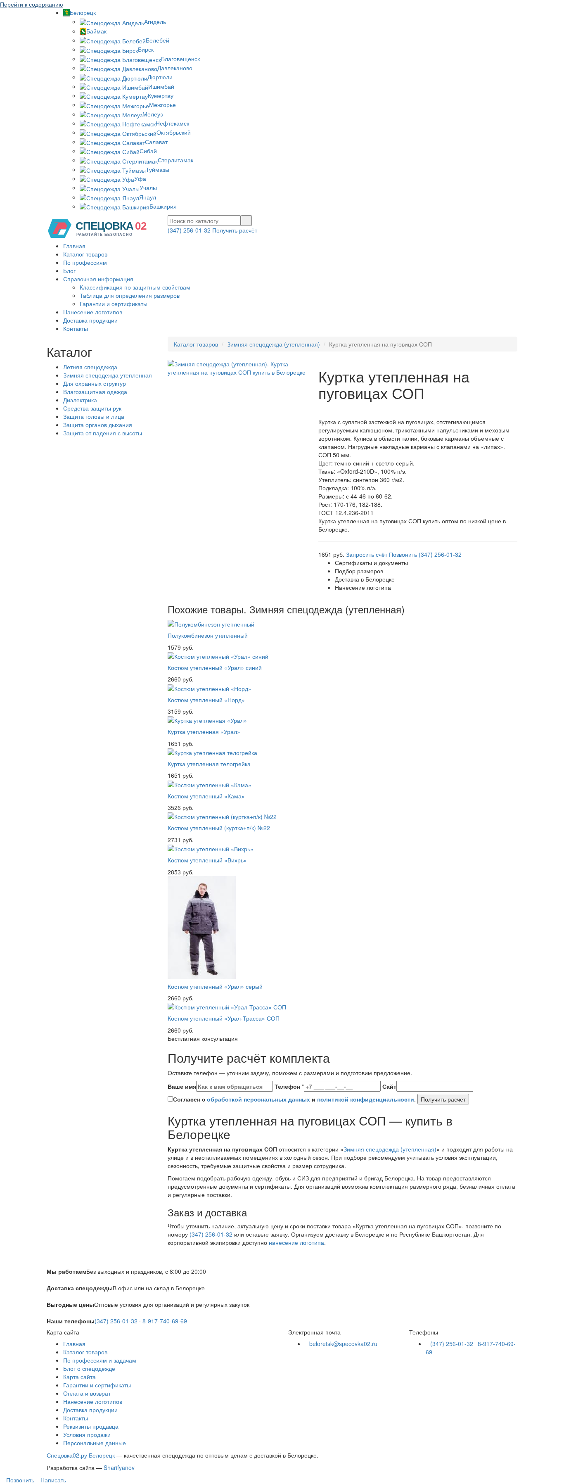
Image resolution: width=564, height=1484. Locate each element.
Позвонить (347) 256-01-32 (425, 554)
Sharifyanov (119, 1467)
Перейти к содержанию (31, 4)
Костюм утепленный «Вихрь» (207, 860)
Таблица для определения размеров (130, 295)
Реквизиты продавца (90, 1426)
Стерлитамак (175, 160)
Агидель (155, 21)
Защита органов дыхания (97, 424)
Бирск (146, 49)
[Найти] (246, 220)
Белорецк (83, 12)
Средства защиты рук (92, 408)
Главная (74, 246)
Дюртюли (160, 77)
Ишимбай (161, 86)
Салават (156, 142)
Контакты (75, 328)
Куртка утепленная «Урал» (204, 731)
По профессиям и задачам (99, 1360)
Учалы (148, 187)
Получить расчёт (234, 230)
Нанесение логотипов (92, 312)
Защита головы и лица (93, 416)
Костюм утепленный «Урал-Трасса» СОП (224, 1018)
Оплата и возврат (87, 1393)
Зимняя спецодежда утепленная (107, 375)
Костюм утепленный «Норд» (206, 700)
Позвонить (19, 1480)
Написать (52, 1480)
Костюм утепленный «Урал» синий (215, 667)
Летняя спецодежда (90, 367)
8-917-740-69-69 (164, 1321)
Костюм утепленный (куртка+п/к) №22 (219, 828)
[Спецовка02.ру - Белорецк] (100, 227)
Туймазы (157, 169)
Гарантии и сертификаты (113, 303)
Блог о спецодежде (89, 1368)
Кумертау (160, 95)
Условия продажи (87, 1434)
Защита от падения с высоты (102, 433)
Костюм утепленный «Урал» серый (215, 986)
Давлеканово (174, 68)
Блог (69, 270)
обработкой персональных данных (258, 1099)
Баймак (96, 31)
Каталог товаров (85, 254)
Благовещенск (180, 59)
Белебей (157, 40)
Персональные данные (94, 1443)
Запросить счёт (366, 554)
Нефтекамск (172, 123)
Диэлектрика (80, 400)
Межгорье (162, 104)
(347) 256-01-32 (189, 230)
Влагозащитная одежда (95, 391)
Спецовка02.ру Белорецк (81, 1455)
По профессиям (85, 262)
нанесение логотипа (296, 1242)
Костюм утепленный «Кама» (206, 796)
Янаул (147, 197)
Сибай (148, 151)
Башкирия (163, 206)
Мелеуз (152, 114)
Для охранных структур (94, 383)
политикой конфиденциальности (365, 1099)
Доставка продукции (90, 320)
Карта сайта (79, 1376)
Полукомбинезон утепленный (208, 635)
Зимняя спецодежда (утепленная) (273, 344)
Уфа (140, 178)
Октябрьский (173, 132)
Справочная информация (98, 279)
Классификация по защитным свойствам (135, 287)
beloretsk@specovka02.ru (343, 1343)
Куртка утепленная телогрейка (209, 764)
